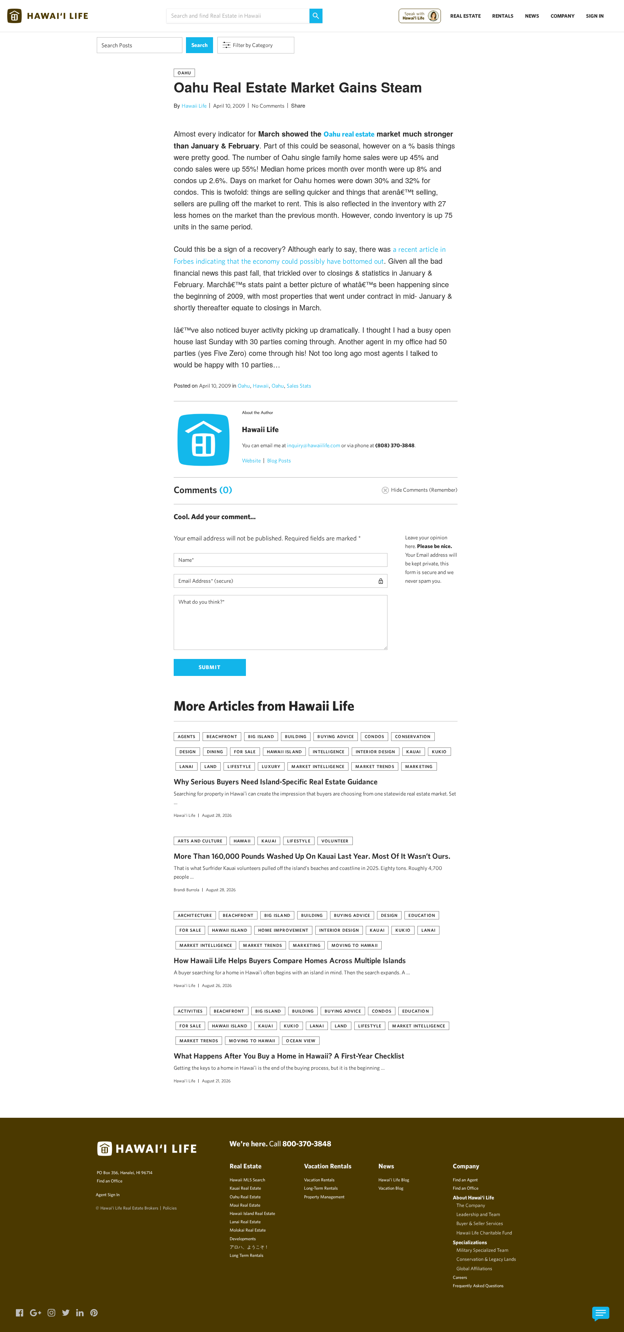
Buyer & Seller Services (479, 1223)
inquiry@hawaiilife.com (313, 445)
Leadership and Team (478, 1214)
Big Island (261, 736)
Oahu (184, 72)
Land (210, 766)
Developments (243, 1238)
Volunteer (335, 840)
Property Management (324, 1196)
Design (187, 751)
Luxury (271, 766)
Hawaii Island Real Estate (252, 1213)
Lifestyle (239, 766)
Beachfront (222, 736)
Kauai (413, 751)
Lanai (186, 766)
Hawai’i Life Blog (393, 1179)
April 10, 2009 (229, 106)
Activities (190, 1010)
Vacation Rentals (319, 1179)
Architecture (195, 915)
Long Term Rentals (246, 1255)
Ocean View (301, 1040)
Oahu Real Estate (245, 1196)
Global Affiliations (474, 1268)
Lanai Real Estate (245, 1221)
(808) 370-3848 (395, 445)
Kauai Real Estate (245, 1187)
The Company (470, 1205)
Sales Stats (299, 386)
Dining (215, 751)
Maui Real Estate (245, 1204)
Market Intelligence (317, 766)
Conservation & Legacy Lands (486, 1259)
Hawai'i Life (184, 815)
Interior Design (375, 751)
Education (421, 915)
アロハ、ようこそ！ (249, 1246)
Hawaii (261, 386)
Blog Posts (279, 460)
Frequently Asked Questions (478, 1285)
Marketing (419, 766)
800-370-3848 (306, 1143)
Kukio (439, 751)
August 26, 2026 (217, 985)
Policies (170, 1207)
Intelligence (328, 751)
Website (251, 460)
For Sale (245, 751)
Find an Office (109, 1180)
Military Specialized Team (482, 1250)
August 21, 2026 (216, 1080)
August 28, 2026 (217, 815)
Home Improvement (283, 929)
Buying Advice (335, 736)
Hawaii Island (284, 751)
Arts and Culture (200, 840)
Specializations (470, 1242)
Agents (187, 736)
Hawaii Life (194, 106)
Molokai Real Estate (248, 1229)
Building (296, 736)
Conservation (412, 736)
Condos (374, 736)
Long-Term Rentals (321, 1187)
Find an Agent (465, 1179)
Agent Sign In (108, 1194)
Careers (460, 1277)
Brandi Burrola (186, 889)
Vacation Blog (390, 1187)
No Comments (268, 106)
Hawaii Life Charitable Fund (484, 1233)
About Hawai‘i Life (473, 1197)
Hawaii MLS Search (247, 1179)
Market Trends (374, 766)
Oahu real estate (349, 134)
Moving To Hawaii (355, 945)
